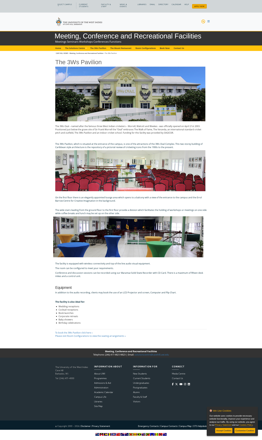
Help (186, 4)
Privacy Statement (101, 426)
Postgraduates (140, 387)
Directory (163, 4)
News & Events (123, 6)
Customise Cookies (245, 430)
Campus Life (100, 397)
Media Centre (178, 373)
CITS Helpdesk (200, 426)
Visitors (136, 401)
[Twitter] (177, 384)
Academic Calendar (103, 392)
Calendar (176, 4)
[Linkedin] (189, 384)
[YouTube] (181, 384)
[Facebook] (173, 384)
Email (152, 4)
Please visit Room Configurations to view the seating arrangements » (90, 335)
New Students (140, 373)
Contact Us (177, 378)
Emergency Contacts (148, 426)
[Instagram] (185, 384)
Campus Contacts (169, 426)
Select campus (64, 4)
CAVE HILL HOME (62, 53)
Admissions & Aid (102, 383)
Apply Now (199, 6)
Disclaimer (86, 426)
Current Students (83, 6)
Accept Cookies (223, 430)
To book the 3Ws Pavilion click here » (74, 332)
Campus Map (185, 426)
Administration (101, 387)
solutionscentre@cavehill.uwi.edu (152, 354)
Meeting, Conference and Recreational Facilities (86, 53)
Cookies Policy (246, 425)
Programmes (100, 378)
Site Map (98, 406)
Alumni (136, 392)
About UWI (99, 373)
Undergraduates (141, 383)
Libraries (142, 4)
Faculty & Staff (106, 6)
